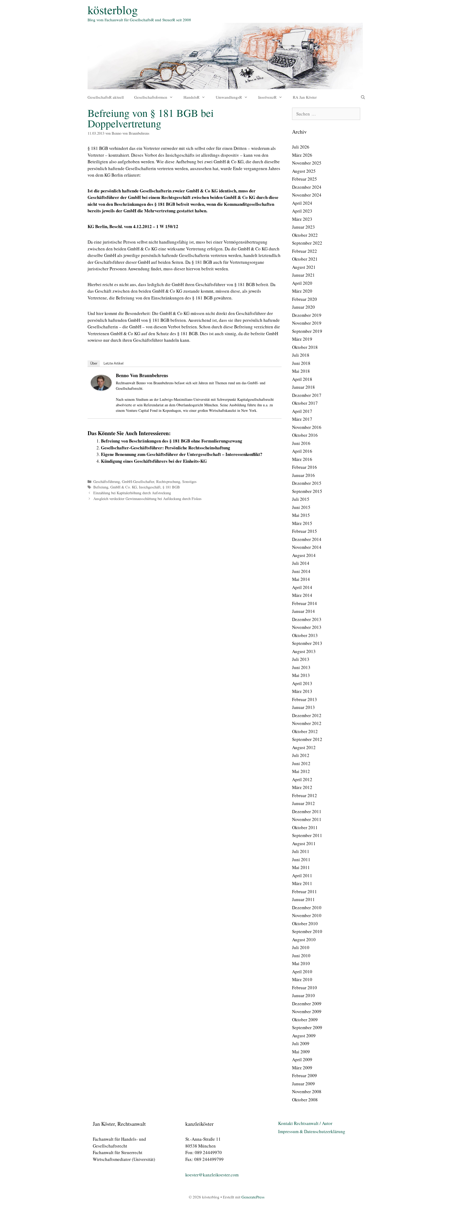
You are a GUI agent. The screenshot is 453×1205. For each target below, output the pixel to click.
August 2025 (304, 171)
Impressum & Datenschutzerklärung (311, 1131)
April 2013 (302, 683)
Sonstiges (189, 481)
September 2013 (307, 643)
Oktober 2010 (305, 923)
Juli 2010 (300, 947)
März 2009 (302, 1068)
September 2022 (307, 243)
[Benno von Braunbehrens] (101, 389)
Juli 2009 (300, 1043)
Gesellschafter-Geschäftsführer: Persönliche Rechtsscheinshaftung (165, 447)
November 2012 (306, 723)
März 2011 (302, 883)
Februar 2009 (304, 1075)
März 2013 (302, 691)
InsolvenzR (267, 97)
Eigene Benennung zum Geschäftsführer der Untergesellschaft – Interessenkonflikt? (181, 454)
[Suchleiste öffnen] (363, 97)
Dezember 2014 (306, 539)
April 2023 (302, 211)
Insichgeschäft (149, 487)
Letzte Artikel (113, 363)
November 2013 (306, 627)
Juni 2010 (301, 956)
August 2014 (304, 555)
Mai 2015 (301, 515)
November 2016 (306, 427)
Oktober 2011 (305, 827)
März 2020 (302, 291)
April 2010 (302, 972)
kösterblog (113, 10)
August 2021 (304, 267)
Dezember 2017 (306, 395)
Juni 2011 (301, 859)
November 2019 (306, 323)
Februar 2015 (304, 531)
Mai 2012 (301, 771)
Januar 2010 (303, 995)
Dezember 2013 (306, 619)
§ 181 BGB (171, 487)
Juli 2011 (300, 851)
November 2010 (306, 915)
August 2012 (304, 747)
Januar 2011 (303, 899)
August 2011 (304, 843)
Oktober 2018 (305, 347)
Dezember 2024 (306, 187)
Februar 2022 (304, 251)
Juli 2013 (300, 659)
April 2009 (302, 1059)
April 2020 (302, 283)
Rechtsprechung (168, 481)
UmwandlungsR (229, 97)
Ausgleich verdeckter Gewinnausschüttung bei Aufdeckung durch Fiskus (147, 498)
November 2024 (306, 195)
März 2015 (302, 523)
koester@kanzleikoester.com (212, 1175)
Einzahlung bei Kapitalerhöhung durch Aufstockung (132, 492)
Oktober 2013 (305, 635)
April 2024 (302, 203)
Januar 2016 (303, 475)
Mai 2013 (301, 675)
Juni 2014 (301, 571)
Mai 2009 (301, 1052)
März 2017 (302, 419)
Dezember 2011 (306, 811)
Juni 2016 (301, 443)
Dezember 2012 (306, 715)
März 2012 (302, 787)
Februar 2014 (304, 603)
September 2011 (307, 835)
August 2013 (304, 651)
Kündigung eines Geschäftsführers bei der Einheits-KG (154, 461)
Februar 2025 (304, 179)
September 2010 (307, 931)
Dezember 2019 (306, 315)
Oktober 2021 (305, 259)
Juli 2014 (300, 563)
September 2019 (307, 331)
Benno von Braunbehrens (142, 375)
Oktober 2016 (305, 435)
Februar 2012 (304, 795)
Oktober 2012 (305, 731)
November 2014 (306, 547)
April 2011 (302, 875)
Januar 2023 (303, 227)
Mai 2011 (301, 867)
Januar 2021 (303, 275)
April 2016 (302, 451)
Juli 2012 (300, 755)
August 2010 (304, 939)
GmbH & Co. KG (123, 487)
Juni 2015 (301, 507)
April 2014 (302, 587)
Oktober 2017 (305, 403)
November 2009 (306, 1011)
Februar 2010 (304, 988)
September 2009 (307, 1027)
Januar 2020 (303, 307)
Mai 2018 (301, 371)
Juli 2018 (300, 355)
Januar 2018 (303, 387)
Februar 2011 (304, 891)
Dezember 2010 (306, 907)
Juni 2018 (301, 363)
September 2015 (307, 491)
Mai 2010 (301, 963)
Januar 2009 (303, 1084)
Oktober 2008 (305, 1100)
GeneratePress (253, 1196)
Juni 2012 (301, 763)
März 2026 (302, 155)
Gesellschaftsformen (150, 97)
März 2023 (302, 219)
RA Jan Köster (305, 97)
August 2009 (304, 1036)
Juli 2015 (300, 499)
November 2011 (306, 819)
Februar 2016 (304, 467)
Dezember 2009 (306, 1004)
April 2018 (302, 379)
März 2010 (302, 979)
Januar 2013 (303, 707)
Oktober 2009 (305, 1020)
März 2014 (302, 595)
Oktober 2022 (305, 235)
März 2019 (302, 339)
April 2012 (302, 779)
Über (93, 363)
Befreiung (100, 487)
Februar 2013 (304, 699)
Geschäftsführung (106, 481)
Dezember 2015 (306, 483)
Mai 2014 (301, 579)
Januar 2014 (303, 611)
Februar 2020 (304, 299)
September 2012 (307, 739)
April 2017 (302, 411)
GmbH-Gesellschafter (138, 481)
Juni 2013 (301, 667)
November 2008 (306, 1091)
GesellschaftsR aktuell (106, 97)
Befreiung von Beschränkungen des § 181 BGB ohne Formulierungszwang (171, 441)
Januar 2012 (303, 803)
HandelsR (191, 97)
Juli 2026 (300, 147)
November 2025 (306, 163)
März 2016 (302, 459)
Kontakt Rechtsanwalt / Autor (305, 1123)
